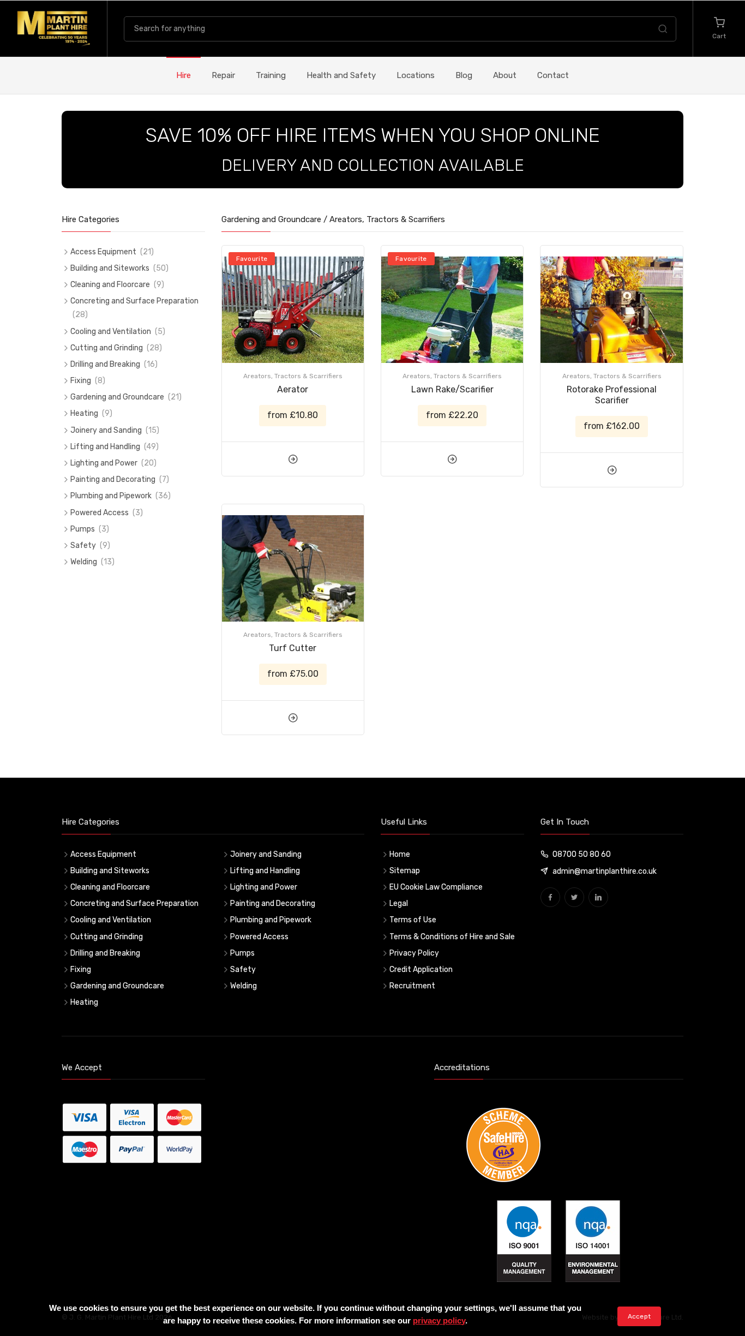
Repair (223, 75)
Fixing (80, 380)
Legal (398, 903)
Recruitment (412, 986)
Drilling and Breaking (105, 364)
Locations (415, 75)
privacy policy (439, 1320)
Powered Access (99, 512)
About (504, 75)
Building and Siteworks (109, 268)
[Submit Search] (662, 30)
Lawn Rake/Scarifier (452, 389)
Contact (553, 75)
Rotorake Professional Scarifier (612, 394)
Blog (463, 75)
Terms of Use (412, 920)
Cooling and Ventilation (110, 331)
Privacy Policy (414, 953)
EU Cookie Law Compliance (436, 887)
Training (271, 75)
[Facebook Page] (550, 897)
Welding (83, 561)
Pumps (82, 529)
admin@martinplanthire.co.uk (604, 871)
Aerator (292, 389)
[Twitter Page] (574, 897)
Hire (183, 75)
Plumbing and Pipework (111, 495)
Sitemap (404, 870)
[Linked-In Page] (598, 897)
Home (399, 854)
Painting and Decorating (112, 479)
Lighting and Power (103, 463)
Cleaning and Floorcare (110, 284)
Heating (84, 413)
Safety (83, 545)
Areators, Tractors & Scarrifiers (293, 376)
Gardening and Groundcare (117, 397)
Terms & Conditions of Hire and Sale (452, 936)
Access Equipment (103, 252)
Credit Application (421, 969)
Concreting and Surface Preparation (134, 301)
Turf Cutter (292, 648)
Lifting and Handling (105, 446)
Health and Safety (341, 75)
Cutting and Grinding (106, 348)
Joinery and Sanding (106, 430)
